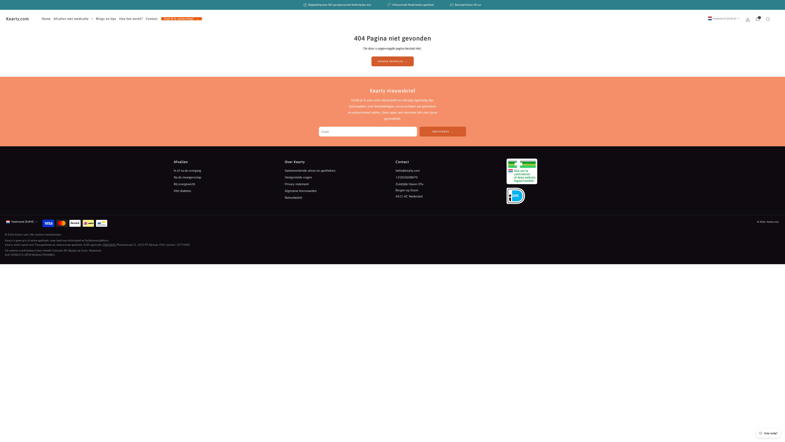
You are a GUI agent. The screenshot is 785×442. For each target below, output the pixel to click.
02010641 (110, 244)
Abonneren (440, 131)
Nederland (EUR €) (724, 18)
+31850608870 (407, 177)
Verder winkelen (390, 61)
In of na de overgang (187, 170)
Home (46, 18)
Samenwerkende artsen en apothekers (310, 170)
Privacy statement (297, 184)
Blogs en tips (106, 18)
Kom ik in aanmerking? (179, 18)
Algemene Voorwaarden (301, 191)
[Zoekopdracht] (768, 19)
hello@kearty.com (408, 170)
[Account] (748, 20)
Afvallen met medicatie (71, 18)
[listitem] (337, 5)
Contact (152, 18)
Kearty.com (17, 18)
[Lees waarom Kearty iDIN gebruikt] (516, 195)
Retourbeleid (293, 197)
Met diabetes (182, 191)
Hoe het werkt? (131, 18)
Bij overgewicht (184, 184)
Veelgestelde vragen (298, 177)
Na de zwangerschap (187, 177)
